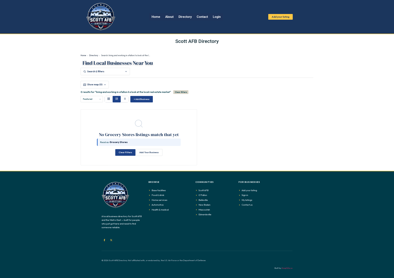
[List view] (125, 99)
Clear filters (181, 92)
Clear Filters (125, 152)
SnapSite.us (287, 268)
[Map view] (117, 99)
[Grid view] (109, 99)
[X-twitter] (111, 240)
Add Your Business (149, 152)
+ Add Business (141, 99)
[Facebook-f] (104, 240)
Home (83, 55)
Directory (93, 55)
